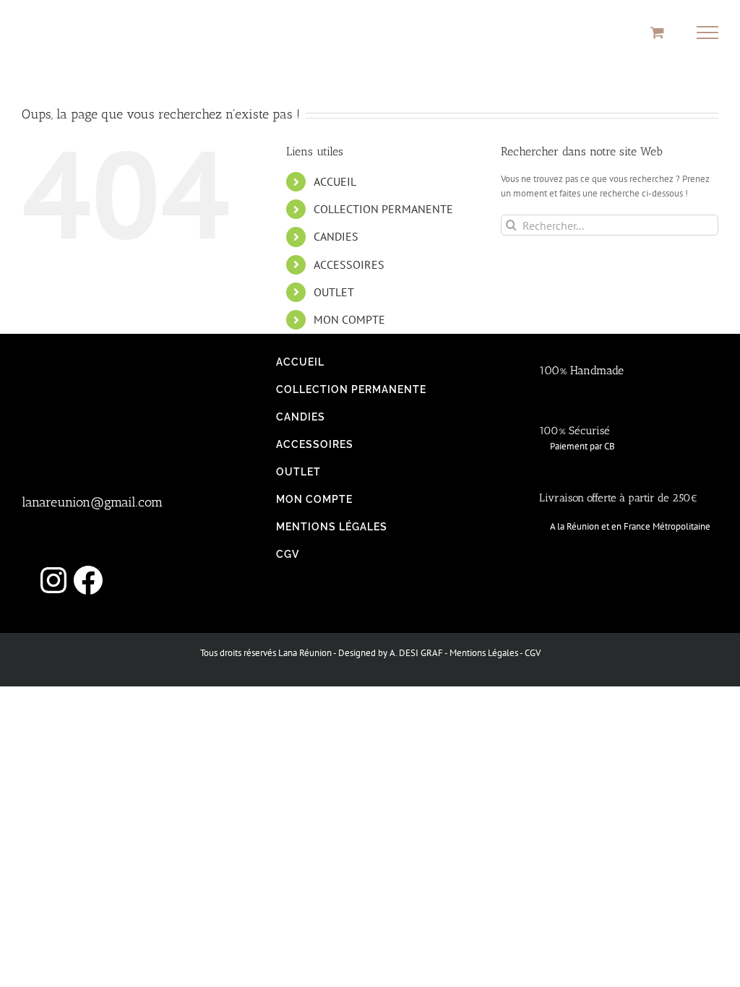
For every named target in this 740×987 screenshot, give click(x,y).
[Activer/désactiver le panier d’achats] (657, 32)
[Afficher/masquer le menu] (708, 32)
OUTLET (334, 292)
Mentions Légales (483, 653)
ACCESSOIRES (349, 264)
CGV (533, 653)
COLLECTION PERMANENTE (383, 209)
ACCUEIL (335, 181)
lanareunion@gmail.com (92, 502)
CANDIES (336, 236)
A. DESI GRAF (416, 653)
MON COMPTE (349, 319)
